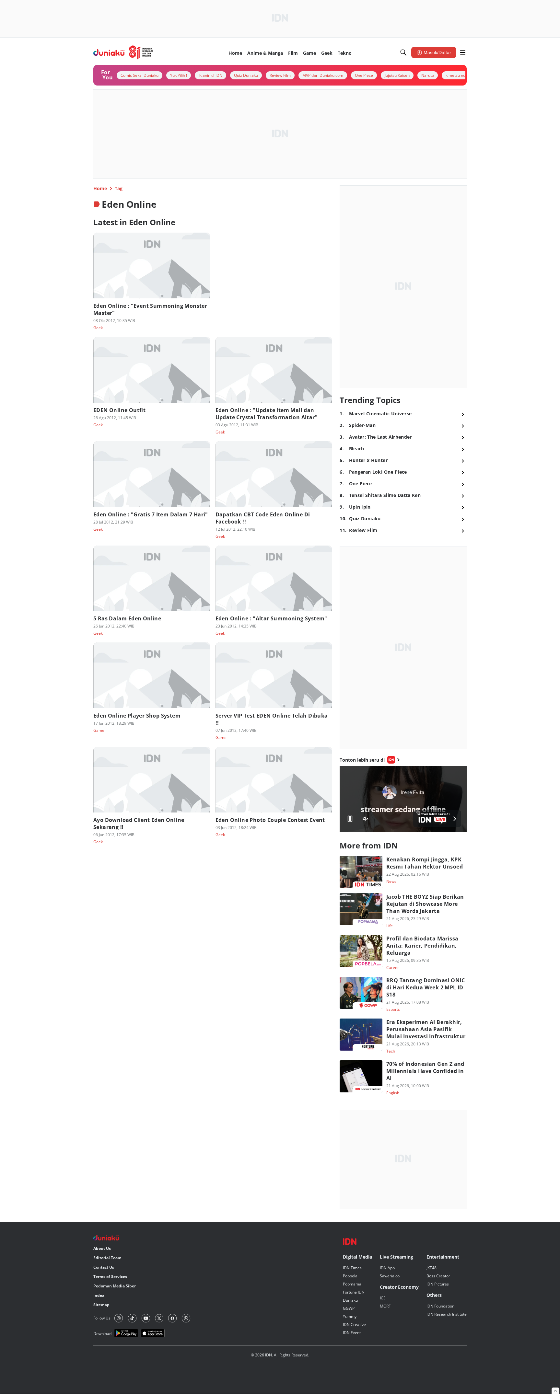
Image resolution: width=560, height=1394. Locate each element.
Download (102, 1333)
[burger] (463, 52)
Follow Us (102, 1318)
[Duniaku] (123, 52)
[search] (403, 52)
